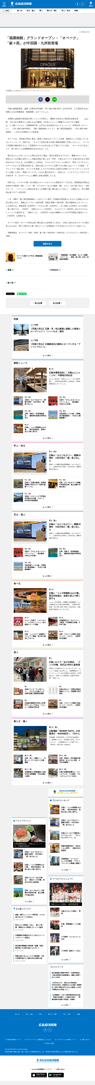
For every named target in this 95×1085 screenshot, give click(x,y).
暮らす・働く (52, 10)
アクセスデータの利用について (66, 1039)
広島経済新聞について (14, 1039)
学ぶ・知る (66, 10)
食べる (19, 10)
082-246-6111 (55, 108)
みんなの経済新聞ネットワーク (47, 1060)
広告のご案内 (50, 1043)
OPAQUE (54, 270)
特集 (76, 10)
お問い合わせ (85, 1039)
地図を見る (47, 244)
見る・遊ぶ (31, 10)
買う (41, 10)
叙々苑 (10, 283)
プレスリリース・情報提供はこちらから (38, 1039)
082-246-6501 (23, 128)
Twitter (83, 4)
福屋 (9, 270)
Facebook (77, 4)
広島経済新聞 (21, 4)
